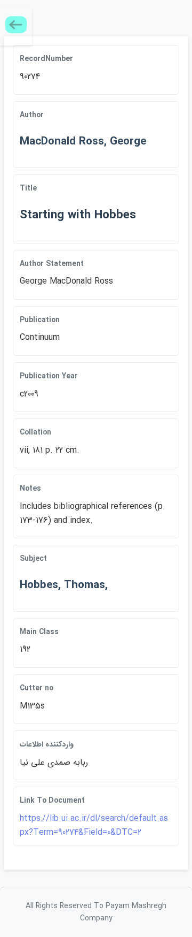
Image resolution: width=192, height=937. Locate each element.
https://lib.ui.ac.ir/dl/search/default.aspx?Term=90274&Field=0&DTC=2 (94, 825)
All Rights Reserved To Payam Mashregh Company (96, 912)
